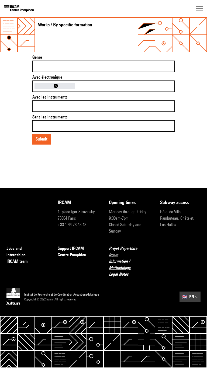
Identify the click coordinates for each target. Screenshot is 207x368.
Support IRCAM (71, 248)
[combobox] (103, 66)
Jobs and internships (16, 251)
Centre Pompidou (72, 254)
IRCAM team (16, 261)
